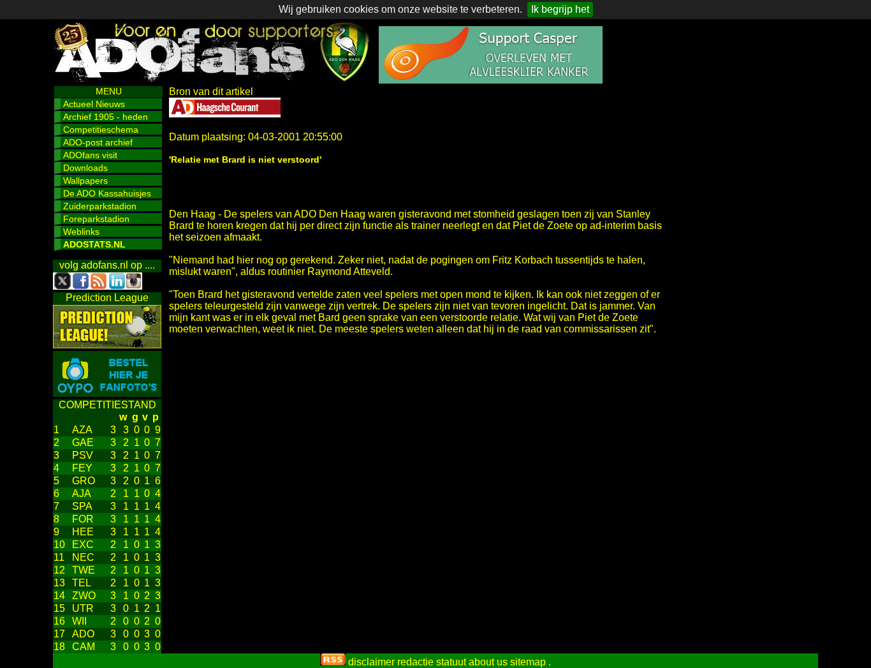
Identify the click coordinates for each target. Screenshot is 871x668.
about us (488, 662)
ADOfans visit (90, 155)
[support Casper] (491, 80)
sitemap (528, 662)
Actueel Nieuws (94, 104)
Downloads (85, 168)
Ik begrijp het (560, 9)
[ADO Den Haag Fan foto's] (107, 393)
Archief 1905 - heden (105, 117)
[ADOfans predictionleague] (107, 344)
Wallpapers (85, 180)
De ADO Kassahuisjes (107, 193)
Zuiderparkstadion (99, 206)
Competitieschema (100, 129)
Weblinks (81, 231)
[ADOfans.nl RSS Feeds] (333, 662)
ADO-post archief (98, 142)
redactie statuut (431, 662)
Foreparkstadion (96, 219)
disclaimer (371, 662)
